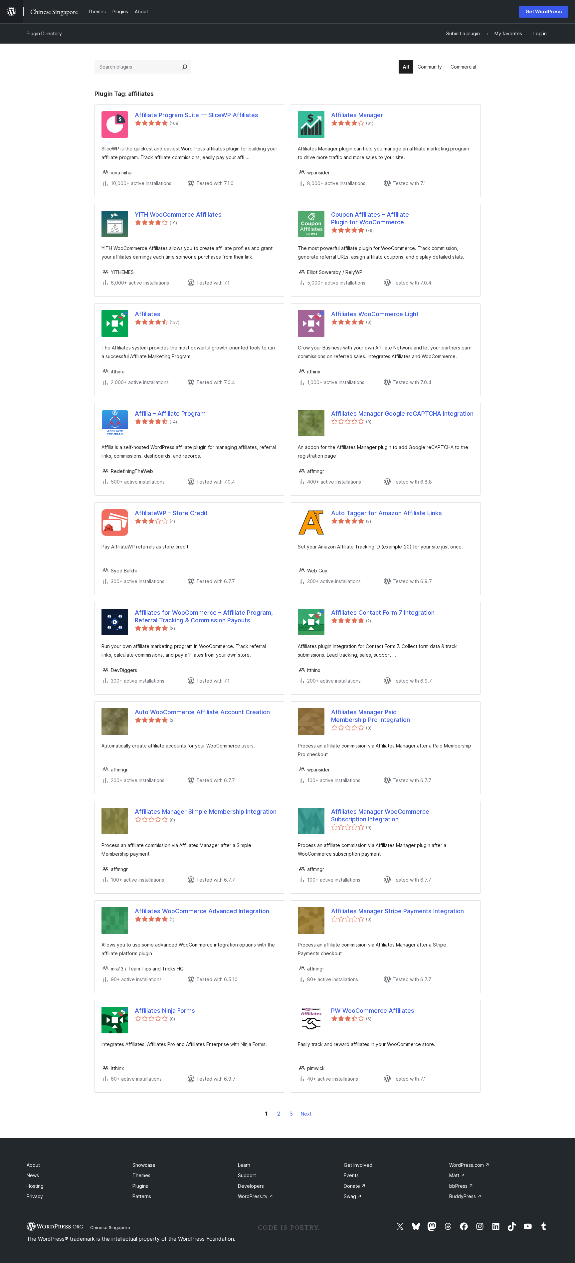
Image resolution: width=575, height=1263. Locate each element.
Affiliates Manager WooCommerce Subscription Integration (380, 815)
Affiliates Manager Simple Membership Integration (206, 811)
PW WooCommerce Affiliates (372, 1010)
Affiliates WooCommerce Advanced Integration (202, 911)
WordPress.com (469, 1165)
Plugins (140, 1186)
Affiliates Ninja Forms (165, 1010)
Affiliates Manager (357, 114)
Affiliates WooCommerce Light (375, 314)
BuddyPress (465, 1196)
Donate (355, 1186)
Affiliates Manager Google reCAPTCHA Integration (402, 413)
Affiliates (147, 314)
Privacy (35, 1196)
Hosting (35, 1186)
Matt (457, 1175)
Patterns (141, 1196)
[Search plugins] (184, 67)
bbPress (461, 1186)
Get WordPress (543, 11)
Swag (353, 1196)
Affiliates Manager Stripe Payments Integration (397, 911)
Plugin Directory (44, 33)
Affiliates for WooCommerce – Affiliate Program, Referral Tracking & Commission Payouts (204, 616)
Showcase (143, 1165)
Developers (251, 1186)
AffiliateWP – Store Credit (171, 513)
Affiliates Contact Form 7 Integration (383, 612)
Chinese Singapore (110, 1227)
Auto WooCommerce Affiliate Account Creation (202, 712)
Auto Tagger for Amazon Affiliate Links (386, 513)
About (33, 1165)
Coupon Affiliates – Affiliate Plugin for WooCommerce (370, 218)
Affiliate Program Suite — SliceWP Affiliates (196, 114)
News (33, 1175)
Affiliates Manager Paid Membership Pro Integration (370, 716)
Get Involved (358, 1165)
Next (306, 1114)
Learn (244, 1165)
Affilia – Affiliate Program (170, 413)
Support (247, 1175)
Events (351, 1175)
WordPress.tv (255, 1196)
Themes (141, 1175)
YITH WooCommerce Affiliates (178, 214)
